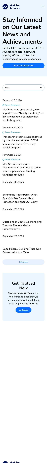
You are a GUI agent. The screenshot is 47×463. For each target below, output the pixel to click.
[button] (42, 7)
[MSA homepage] (11, 6)
